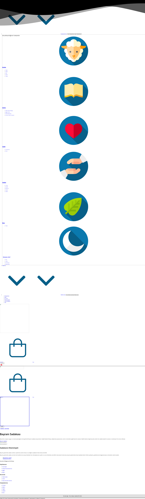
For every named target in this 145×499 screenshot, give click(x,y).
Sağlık (3, 146)
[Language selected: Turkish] (1, 365)
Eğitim (4, 108)
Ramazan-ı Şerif (6, 257)
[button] (3, 441)
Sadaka (4, 182)
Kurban (4, 67)
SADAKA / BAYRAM (4, 428)
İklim (3, 223)
